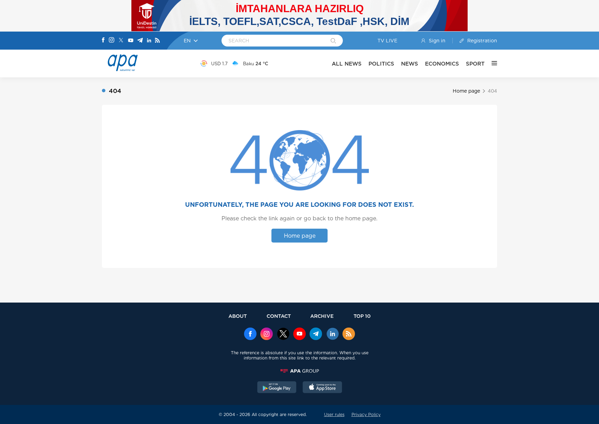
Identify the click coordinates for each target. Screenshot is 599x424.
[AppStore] (322, 388)
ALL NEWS (347, 63)
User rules (334, 414)
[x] (283, 334)
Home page (466, 91)
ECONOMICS (442, 63)
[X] (121, 40)
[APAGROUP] (299, 371)
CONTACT (279, 316)
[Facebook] (103, 40)
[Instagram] (111, 40)
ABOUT (237, 316)
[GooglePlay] (277, 388)
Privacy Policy (366, 414)
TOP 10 (362, 316)
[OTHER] (491, 63)
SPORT (475, 63)
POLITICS (381, 63)
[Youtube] (130, 40)
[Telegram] (140, 40)
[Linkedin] (149, 40)
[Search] (333, 41)
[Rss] (157, 40)
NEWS (409, 63)
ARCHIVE (322, 316)
